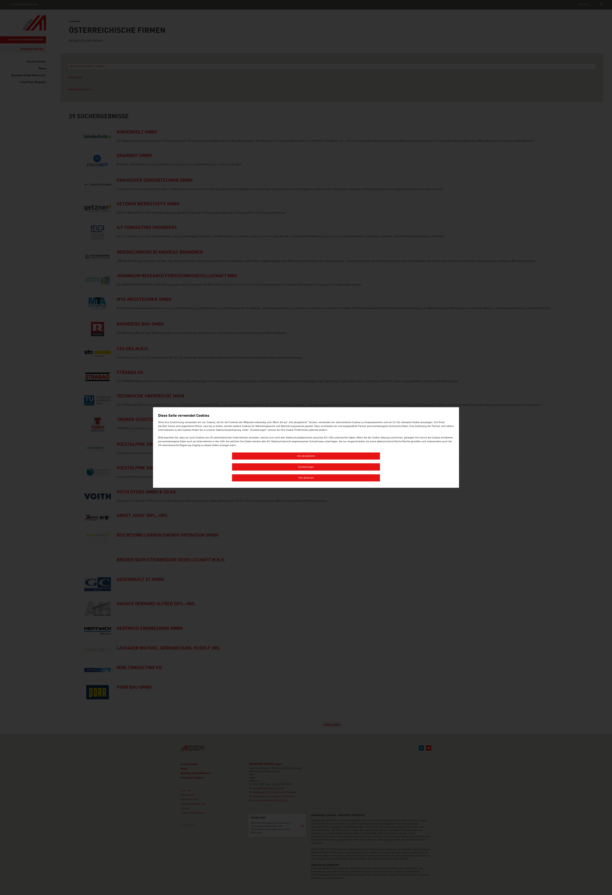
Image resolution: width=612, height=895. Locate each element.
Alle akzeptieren (306, 456)
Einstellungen (306, 467)
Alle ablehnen (306, 478)
